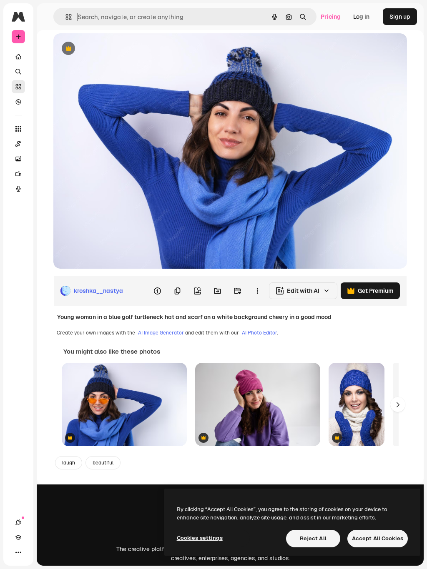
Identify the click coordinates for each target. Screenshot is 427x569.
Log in (361, 16)
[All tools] (18, 128)
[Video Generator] (18, 173)
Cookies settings (200, 538)
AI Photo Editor (259, 332)
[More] (18, 552)
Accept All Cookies (377, 538)
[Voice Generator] (18, 188)
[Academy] (18, 537)
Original (106, 49)
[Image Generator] (18, 158)
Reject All (313, 538)
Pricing (331, 16)
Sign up (399, 16)
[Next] (397, 404)
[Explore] (18, 101)
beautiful (103, 462)
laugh (68, 462)
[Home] (18, 56)
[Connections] (18, 522)
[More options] (257, 290)
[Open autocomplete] (65, 17)
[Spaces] (18, 143)
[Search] (18, 71)
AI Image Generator (161, 332)
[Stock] (18, 86)
